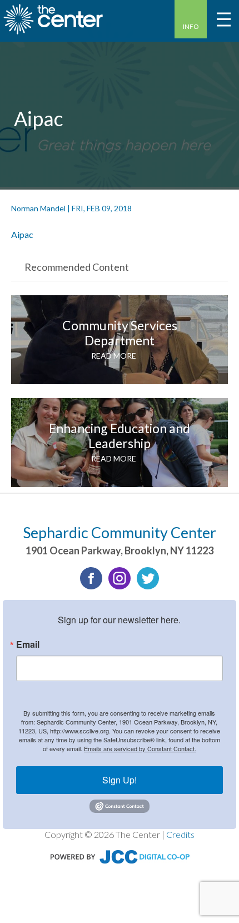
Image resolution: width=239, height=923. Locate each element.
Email (27, 644)
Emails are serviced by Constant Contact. (140, 748)
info (191, 26)
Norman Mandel (38, 208)
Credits (180, 834)
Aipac (22, 234)
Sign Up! (119, 779)
